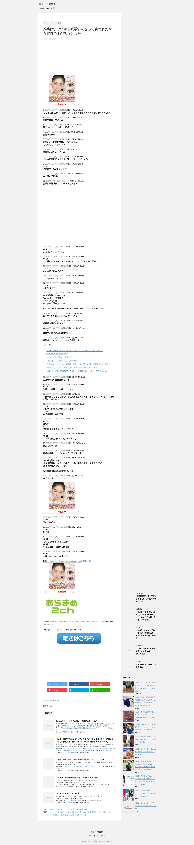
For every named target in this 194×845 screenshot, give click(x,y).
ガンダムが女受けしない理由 (67, 793)
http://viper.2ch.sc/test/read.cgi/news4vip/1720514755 (70, 561)
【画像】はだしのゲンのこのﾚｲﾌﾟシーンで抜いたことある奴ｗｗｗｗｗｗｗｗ (145, 793)
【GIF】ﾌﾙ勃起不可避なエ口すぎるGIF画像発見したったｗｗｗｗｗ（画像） (145, 739)
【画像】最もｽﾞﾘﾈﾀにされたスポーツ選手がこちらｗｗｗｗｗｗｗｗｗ (145, 751)
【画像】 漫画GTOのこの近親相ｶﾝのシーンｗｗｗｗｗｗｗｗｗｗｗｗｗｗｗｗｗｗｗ (145, 727)
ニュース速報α (47, 3)
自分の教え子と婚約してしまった (59, 357)
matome (53, 700)
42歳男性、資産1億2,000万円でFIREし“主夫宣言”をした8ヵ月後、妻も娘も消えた (77, 371)
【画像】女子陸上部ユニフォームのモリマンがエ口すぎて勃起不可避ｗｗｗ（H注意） (145, 714)
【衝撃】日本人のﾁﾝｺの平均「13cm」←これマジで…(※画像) (145, 805)
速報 (58, 700)
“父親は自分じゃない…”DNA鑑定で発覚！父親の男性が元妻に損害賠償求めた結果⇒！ (79, 364)
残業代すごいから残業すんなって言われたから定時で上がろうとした (76, 621)
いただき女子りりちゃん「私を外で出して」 (63, 361)
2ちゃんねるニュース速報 (97, 836)
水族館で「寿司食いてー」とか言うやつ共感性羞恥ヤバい (71, 809)
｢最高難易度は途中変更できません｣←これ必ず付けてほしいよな (146, 598)
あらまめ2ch (48, 624)
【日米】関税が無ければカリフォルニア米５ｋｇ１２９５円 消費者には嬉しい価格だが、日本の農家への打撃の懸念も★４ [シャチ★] (85, 740)
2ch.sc (47, 700)
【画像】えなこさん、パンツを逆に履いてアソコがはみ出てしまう (71, 368)
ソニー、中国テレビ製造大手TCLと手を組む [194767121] (145, 651)
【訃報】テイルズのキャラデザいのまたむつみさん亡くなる (80, 759)
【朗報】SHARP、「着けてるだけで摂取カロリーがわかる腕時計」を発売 (145, 634)
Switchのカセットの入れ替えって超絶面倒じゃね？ (77, 721)
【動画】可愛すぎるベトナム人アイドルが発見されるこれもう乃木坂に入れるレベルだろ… (145, 616)
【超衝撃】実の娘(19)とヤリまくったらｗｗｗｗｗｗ (77, 777)
